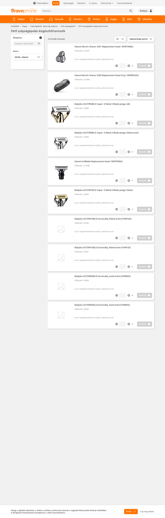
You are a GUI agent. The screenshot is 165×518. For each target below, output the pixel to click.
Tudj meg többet (147, 511)
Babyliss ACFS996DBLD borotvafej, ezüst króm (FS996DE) (103, 276)
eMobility (147, 19)
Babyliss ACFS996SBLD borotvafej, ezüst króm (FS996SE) (102, 305)
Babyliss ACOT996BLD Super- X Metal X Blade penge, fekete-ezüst (107, 133)
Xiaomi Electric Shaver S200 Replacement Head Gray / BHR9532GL (107, 75)
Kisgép (113, 19)
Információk (106, 3)
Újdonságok (68, 3)
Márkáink (81, 3)
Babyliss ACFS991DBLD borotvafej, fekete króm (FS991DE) (103, 219)
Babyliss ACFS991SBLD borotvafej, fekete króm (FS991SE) (103, 247)
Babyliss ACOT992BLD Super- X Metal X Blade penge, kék (102, 104)
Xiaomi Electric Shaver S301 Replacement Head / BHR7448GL (104, 46)
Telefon (21, 19)
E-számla (93, 3)
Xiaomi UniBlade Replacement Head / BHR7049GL (99, 161)
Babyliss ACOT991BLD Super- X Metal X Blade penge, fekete (104, 190)
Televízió (39, 19)
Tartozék (59, 19)
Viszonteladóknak (124, 3)
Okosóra (78, 19)
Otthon (96, 19)
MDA (129, 19)
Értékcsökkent (42, 3)
